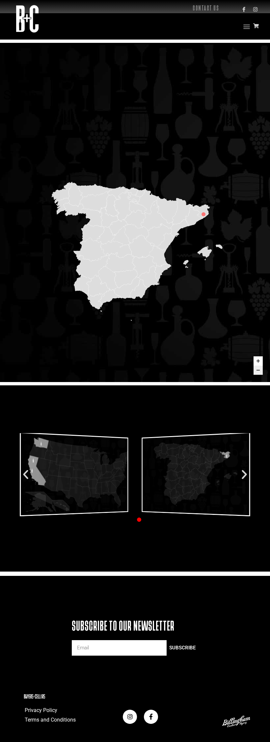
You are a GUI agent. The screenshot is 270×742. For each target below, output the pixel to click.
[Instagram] (255, 9)
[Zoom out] (258, 370)
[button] (246, 26)
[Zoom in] (258, 361)
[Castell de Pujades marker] (203, 214)
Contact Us (206, 8)
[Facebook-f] (244, 9)
